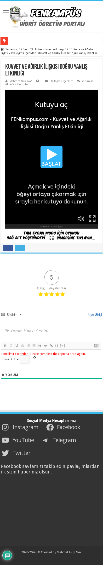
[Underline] (16, 346)
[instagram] (58, 558)
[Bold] (5, 346)
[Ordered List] (28, 346)
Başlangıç (11, 49)
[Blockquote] (39, 346)
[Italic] (11, 346)
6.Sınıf (14, 41)
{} (56, 345)
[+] (62, 345)
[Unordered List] (34, 346)
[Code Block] (45, 346)
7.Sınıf (24, 49)
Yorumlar (87, 81)
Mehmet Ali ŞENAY (21, 81)
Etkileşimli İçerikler (23, 53)
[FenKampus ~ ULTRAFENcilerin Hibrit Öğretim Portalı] (51, 16)
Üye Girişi (94, 315)
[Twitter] (48, 558)
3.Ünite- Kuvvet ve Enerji (47, 49)
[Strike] (22, 346)
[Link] (51, 346)
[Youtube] (53, 558)
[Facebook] (42, 558)
